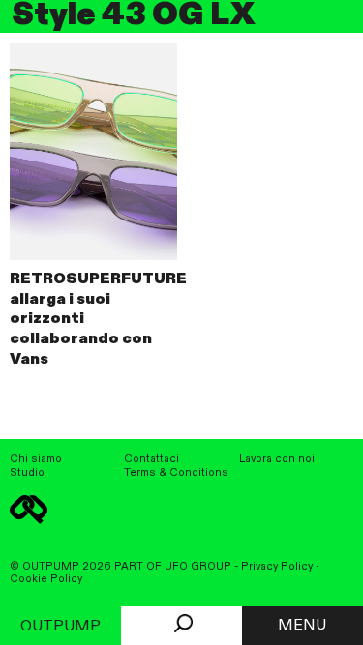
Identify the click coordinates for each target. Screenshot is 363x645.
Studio (27, 473)
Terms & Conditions (176, 473)
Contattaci (151, 459)
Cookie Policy (46, 579)
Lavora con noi (277, 459)
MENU (302, 625)
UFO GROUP (198, 566)
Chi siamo (36, 459)
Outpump (60, 626)
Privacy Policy (277, 566)
